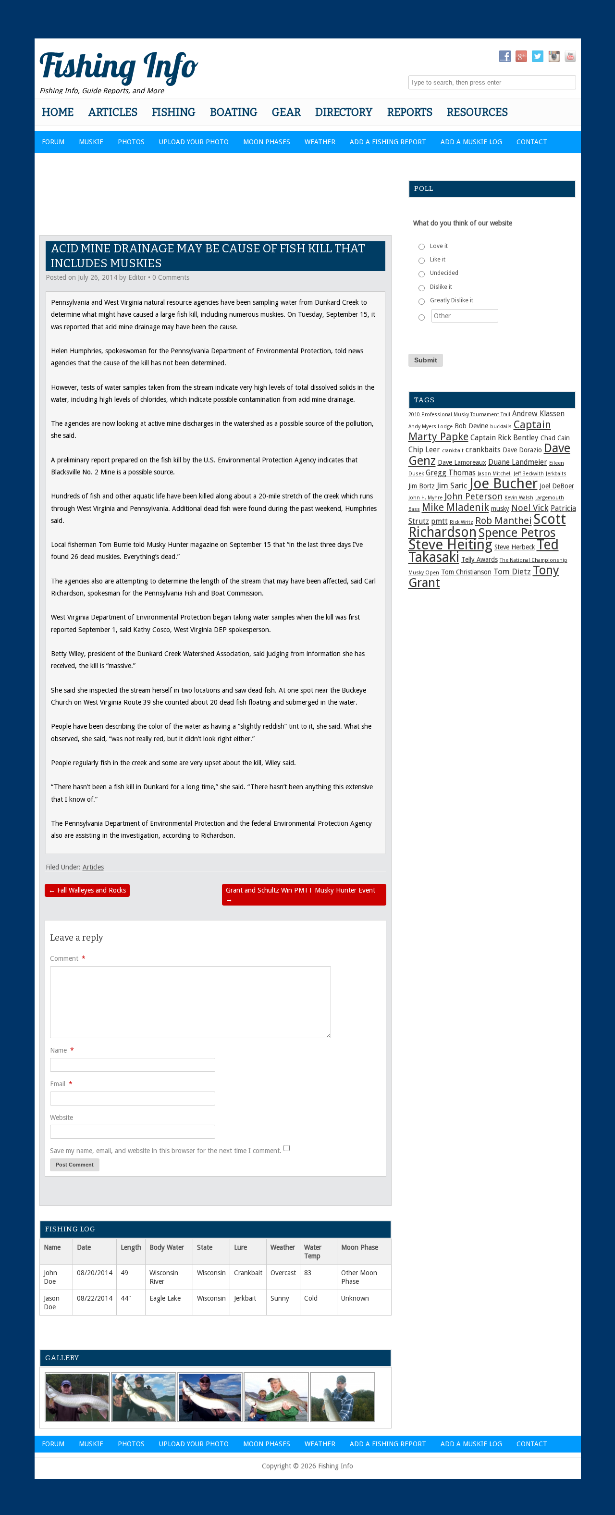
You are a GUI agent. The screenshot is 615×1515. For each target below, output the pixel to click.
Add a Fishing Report (388, 142)
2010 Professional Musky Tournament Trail (459, 414)
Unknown (355, 1298)
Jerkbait (245, 1298)
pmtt (439, 521)
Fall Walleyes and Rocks (87, 890)
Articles (112, 112)
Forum (53, 142)
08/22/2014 (94, 1298)
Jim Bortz (421, 486)
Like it (437, 259)
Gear (286, 112)
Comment (68, 958)
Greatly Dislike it (451, 300)
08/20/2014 (94, 1273)
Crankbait (248, 1273)
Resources (477, 112)
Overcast (283, 1273)
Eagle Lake (165, 1298)
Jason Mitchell (495, 474)
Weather (320, 142)
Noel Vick (530, 508)
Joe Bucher (503, 483)
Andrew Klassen (538, 414)
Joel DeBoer (557, 486)
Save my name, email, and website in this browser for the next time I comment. (166, 1151)
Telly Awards (479, 559)
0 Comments (170, 277)
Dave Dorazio (522, 450)
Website (61, 1117)
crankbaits (483, 450)
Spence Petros (517, 532)
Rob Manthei (503, 520)
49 (124, 1273)
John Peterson (473, 496)
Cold (311, 1298)
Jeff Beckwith (529, 474)
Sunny (280, 1298)
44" (126, 1298)
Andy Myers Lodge (430, 426)
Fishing (174, 112)
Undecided (444, 273)
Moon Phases (266, 142)
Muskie (91, 142)
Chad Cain (555, 438)
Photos (131, 142)
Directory (344, 112)
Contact (532, 142)
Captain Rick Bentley (504, 438)
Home (58, 112)
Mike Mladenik (455, 507)
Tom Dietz (512, 571)
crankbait (453, 450)
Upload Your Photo (194, 142)
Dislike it (441, 287)
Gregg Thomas (451, 473)
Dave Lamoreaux (462, 462)
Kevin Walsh (518, 498)
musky (500, 508)
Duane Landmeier (517, 462)
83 (308, 1273)
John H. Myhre (425, 498)
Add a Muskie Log (471, 142)
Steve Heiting (450, 544)
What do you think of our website (462, 223)
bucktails (501, 426)
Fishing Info (118, 65)
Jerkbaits (556, 474)
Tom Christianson (466, 572)
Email (61, 1084)
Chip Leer (424, 450)
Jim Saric (452, 485)
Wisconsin (211, 1273)
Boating (234, 112)
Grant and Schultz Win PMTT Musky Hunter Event (300, 894)
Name (62, 1050)
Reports (409, 112)
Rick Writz (461, 522)
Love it (439, 246)
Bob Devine (471, 426)
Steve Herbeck (514, 547)
